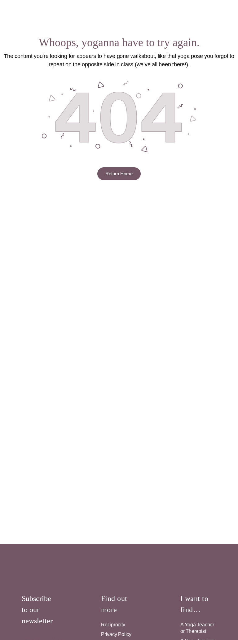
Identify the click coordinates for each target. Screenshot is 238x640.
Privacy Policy (116, 634)
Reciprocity (113, 624)
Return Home (119, 173)
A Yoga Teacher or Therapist (197, 628)
